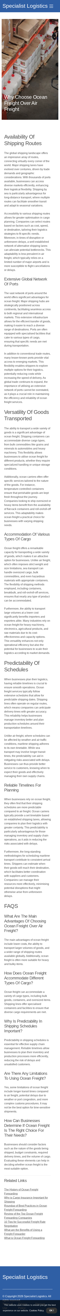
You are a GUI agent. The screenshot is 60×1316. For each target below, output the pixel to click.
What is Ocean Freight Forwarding (24, 1238)
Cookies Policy (36, 1310)
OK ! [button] (51, 1310)
